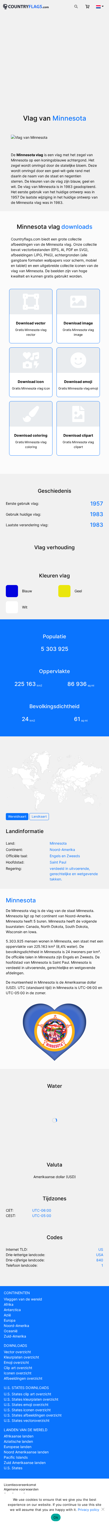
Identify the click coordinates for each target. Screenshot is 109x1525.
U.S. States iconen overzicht (27, 1410)
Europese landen (17, 1447)
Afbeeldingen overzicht (23, 1378)
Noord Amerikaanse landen (26, 1452)
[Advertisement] (54, 66)
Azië (7, 1315)
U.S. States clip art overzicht (27, 1394)
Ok (55, 1517)
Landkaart (39, 816)
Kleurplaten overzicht (21, 1357)
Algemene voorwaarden (21, 1489)
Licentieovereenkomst (20, 1485)
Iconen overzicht (17, 1373)
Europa (9, 1320)
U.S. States (13, 1468)
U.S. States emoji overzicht (26, 1404)
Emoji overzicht (16, 1362)
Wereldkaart (17, 816)
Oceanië (10, 1331)
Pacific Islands (16, 1457)
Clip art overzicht (18, 1368)
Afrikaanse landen (18, 1436)
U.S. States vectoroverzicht (26, 1420)
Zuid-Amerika (15, 1336)
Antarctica (12, 1310)
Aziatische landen (18, 1441)
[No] (102, 1509)
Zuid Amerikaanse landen (25, 1462)
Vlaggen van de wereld (23, 1299)
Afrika (8, 1304)
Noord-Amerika (16, 1325)
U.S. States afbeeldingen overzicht (33, 1415)
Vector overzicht (17, 1352)
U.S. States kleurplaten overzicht (31, 1399)
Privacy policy (88, 1510)
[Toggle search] (76, 6)
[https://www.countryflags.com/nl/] (26, 6)
